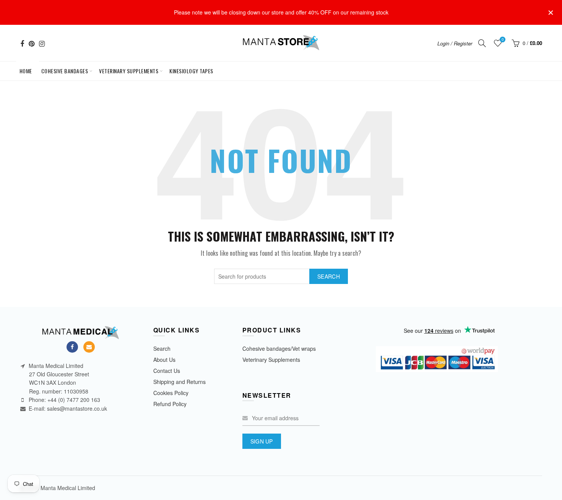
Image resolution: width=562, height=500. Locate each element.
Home (27, 68)
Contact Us (166, 370)
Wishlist (503, 39)
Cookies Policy (170, 393)
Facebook (72, 347)
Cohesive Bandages (64, 71)
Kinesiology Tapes (191, 71)
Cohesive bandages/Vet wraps (279, 348)
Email (89, 347)
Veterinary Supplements (128, 71)
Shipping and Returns (179, 381)
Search (328, 276)
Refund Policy (170, 404)
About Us (164, 359)
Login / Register (454, 43)
